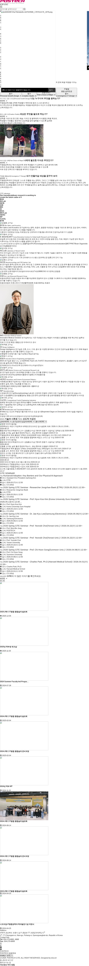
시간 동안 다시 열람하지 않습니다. (16, 90)
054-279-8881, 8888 (11, 939)
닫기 (51, 90)
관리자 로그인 (7, 960)
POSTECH (4, 951)
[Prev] (1, 581)
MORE (3, 101)
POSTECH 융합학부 (8, 953)
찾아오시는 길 (5, 962)
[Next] (4, 581)
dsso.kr (54, 958)
